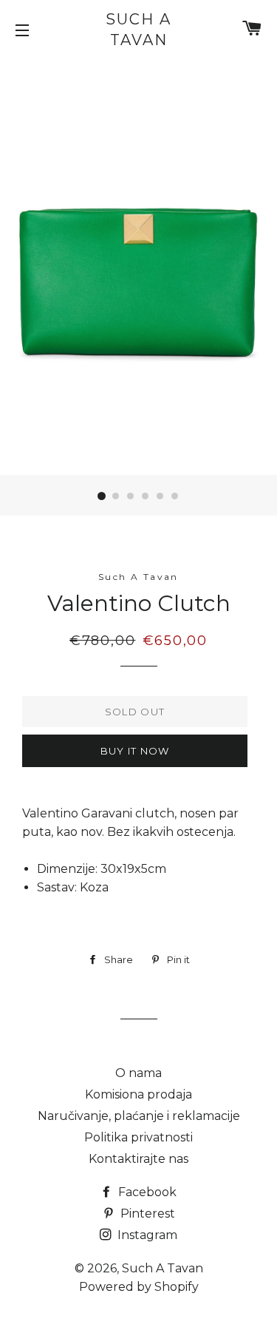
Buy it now (135, 751)
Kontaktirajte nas (138, 1159)
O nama (138, 1073)
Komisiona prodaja (138, 1094)
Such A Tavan (138, 29)
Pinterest (146, 1214)
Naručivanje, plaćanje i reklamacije (139, 1116)
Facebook (146, 1192)
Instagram (145, 1235)
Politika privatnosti (138, 1137)
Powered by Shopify (139, 1287)
